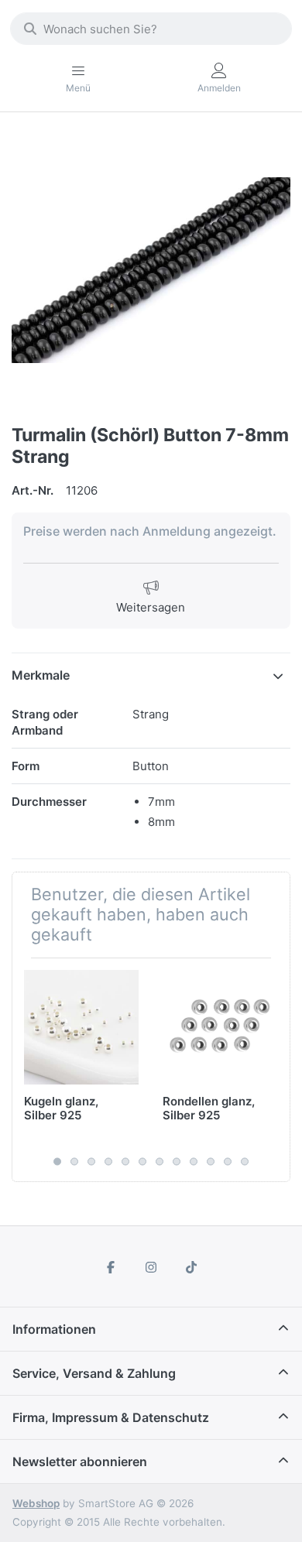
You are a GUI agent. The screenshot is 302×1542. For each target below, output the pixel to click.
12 (245, 1161)
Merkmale (41, 675)
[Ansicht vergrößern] (151, 270)
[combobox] (151, 28)
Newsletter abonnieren (79, 1461)
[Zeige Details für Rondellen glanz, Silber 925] (220, 1027)
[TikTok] (191, 1267)
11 (228, 1161)
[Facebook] (111, 1267)
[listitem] (151, 270)
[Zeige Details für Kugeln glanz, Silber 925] (81, 1027)
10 (210, 1161)
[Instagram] (151, 1267)
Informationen (54, 1329)
